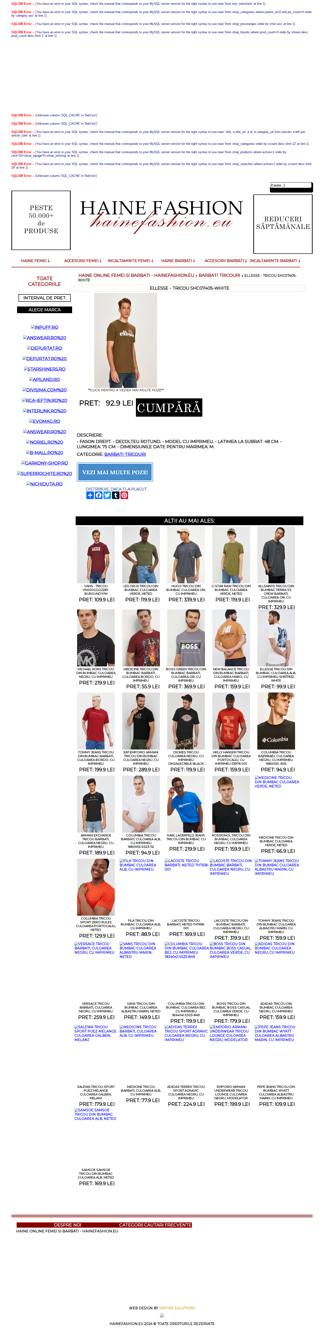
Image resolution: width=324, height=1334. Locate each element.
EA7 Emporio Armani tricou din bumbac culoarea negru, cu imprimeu (141, 757)
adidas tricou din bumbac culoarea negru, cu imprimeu (276, 1007)
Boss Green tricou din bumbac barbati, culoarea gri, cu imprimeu (186, 674)
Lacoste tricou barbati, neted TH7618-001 (186, 924)
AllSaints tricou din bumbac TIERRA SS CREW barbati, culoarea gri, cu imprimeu (276, 593)
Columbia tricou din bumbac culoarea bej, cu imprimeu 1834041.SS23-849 (186, 1009)
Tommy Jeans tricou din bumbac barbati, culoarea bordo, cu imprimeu (96, 757)
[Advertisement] (162, 75)
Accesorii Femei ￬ (83, 261)
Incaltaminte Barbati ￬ (275, 261)
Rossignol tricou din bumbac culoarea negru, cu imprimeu (231, 839)
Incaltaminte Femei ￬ (130, 261)
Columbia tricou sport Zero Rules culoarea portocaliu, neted (96, 924)
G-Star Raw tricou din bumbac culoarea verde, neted (231, 589)
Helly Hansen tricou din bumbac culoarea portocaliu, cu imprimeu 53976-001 (231, 757)
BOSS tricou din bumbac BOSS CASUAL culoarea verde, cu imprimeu (231, 1009)
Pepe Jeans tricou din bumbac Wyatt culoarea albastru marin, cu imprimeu (276, 1092)
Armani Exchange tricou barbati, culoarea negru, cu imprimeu (96, 840)
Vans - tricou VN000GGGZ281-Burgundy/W (96, 589)
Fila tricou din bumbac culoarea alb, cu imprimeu (141, 924)
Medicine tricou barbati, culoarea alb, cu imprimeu (141, 1090)
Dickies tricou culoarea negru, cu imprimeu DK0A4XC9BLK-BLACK (186, 757)
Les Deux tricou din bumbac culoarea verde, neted (141, 589)
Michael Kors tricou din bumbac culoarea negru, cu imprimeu (96, 673)
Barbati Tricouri (219, 275)
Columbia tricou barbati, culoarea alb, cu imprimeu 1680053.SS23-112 (141, 840)
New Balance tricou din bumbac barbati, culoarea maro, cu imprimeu (231, 674)
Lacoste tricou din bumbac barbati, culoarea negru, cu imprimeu (231, 926)
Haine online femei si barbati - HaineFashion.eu (136, 275)
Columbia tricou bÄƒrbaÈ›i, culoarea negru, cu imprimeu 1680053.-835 (276, 757)
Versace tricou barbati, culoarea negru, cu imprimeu (96, 1007)
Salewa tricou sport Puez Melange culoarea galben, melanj (96, 1092)
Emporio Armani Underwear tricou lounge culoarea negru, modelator (231, 1092)
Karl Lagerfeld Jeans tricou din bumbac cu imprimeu (186, 839)
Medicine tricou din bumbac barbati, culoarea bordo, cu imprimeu (141, 674)
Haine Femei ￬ (35, 261)
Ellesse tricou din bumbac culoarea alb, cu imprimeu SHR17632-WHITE (276, 674)
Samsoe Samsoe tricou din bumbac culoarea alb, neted (96, 1173)
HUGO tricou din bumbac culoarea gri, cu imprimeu (186, 589)
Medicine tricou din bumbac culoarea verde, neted (276, 841)
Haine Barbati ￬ (178, 261)
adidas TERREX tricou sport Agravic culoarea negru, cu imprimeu (186, 1092)
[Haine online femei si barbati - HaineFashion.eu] (161, 243)
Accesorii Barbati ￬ (226, 261)
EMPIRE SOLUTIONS (177, 1308)
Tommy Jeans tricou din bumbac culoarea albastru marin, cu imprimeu (276, 926)
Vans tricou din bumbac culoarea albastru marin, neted (141, 1007)
